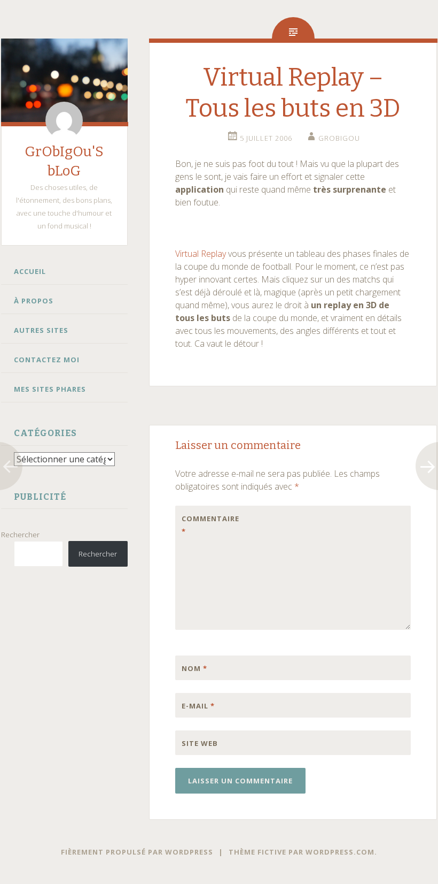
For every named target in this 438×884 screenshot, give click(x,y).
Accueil (30, 271)
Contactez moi (47, 359)
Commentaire (204, 525)
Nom (194, 668)
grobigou (339, 138)
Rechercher (20, 534)
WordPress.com (340, 852)
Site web (200, 743)
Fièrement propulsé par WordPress (137, 852)
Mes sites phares (50, 389)
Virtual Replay (200, 254)
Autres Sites (41, 330)
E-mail (198, 706)
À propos (33, 301)
